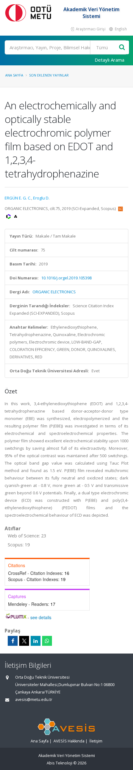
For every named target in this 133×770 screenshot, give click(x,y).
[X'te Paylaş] (24, 641)
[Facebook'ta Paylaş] (13, 641)
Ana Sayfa (14, 75)
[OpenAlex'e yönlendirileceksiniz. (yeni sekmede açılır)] (15, 216)
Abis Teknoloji (59, 763)
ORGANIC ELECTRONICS (54, 292)
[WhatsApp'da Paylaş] (47, 641)
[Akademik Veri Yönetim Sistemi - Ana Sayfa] (29, 12)
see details (40, 617)
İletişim (95, 741)
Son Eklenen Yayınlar (49, 75)
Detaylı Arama (109, 60)
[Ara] (122, 48)
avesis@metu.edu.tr (33, 699)
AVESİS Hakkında (69, 741)
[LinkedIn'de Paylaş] (36, 641)
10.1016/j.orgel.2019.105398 (66, 278)
